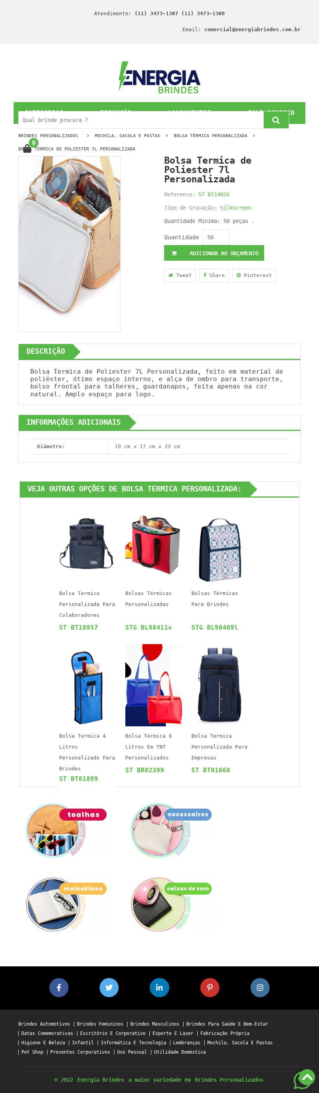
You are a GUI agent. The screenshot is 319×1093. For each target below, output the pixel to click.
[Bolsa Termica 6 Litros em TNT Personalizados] (153, 685)
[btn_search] (276, 119)
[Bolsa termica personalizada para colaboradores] (87, 542)
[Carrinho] (27, 149)
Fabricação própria (224, 1033)
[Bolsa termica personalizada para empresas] (219, 685)
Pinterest (256, 275)
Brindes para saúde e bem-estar (227, 1024)
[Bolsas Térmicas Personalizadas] (153, 542)
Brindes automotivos (44, 1024)
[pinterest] (209, 987)
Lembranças (186, 1042)
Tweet (182, 275)
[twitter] (109, 987)
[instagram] (260, 987)
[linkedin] (159, 987)
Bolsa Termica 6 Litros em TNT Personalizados (148, 747)
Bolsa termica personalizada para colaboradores (87, 604)
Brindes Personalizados (229, 1080)
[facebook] (58, 987)
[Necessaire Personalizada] (171, 830)
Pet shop (32, 1052)
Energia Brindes (100, 1080)
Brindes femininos (100, 1024)
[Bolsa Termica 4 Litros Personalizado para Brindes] (87, 685)
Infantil (83, 1042)
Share (215, 275)
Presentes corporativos (80, 1052)
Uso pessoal (132, 1052)
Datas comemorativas (47, 1033)
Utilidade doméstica (180, 1052)
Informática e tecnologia (133, 1042)
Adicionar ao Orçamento (222, 253)
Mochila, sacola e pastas (240, 1042)
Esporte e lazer (172, 1033)
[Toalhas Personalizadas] (66, 830)
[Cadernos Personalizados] (66, 904)
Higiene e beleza (43, 1042)
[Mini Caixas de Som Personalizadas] (171, 904)
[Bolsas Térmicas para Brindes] (219, 542)
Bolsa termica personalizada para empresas (219, 747)
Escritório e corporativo (112, 1033)
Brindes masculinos (154, 1024)
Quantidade (181, 237)
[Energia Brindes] (160, 77)
